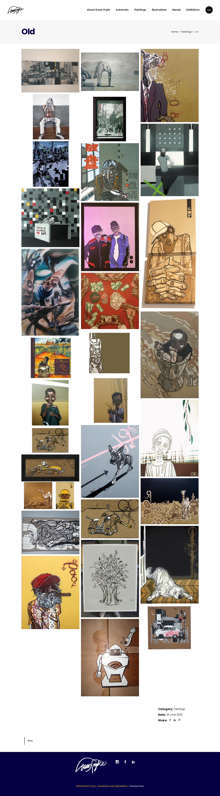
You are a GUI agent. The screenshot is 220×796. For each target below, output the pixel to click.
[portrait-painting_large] (169, 254)
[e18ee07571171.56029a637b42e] (110, 353)
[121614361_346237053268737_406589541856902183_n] (110, 237)
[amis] (50, 403)
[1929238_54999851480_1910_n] (169, 160)
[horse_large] (169, 85)
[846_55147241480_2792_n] (169, 438)
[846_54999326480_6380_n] (50, 217)
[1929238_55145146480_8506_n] (50, 468)
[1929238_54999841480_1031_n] (169, 501)
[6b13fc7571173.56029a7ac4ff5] (169, 628)
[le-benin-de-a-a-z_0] (50, 357)
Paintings (179, 709)
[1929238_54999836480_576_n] (110, 461)
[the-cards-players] (110, 301)
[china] (110, 119)
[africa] (110, 401)
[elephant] (110, 72)
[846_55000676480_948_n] (169, 565)
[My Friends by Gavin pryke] (50, 292)
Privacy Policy (137, 786)
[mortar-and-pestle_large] (169, 354)
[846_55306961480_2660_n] (110, 172)
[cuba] (50, 117)
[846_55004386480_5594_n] (50, 592)
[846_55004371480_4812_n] (110, 518)
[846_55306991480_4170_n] (50, 532)
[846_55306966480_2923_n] (110, 578)
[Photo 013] (50, 70)
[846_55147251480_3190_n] (110, 657)
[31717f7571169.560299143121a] (50, 164)
